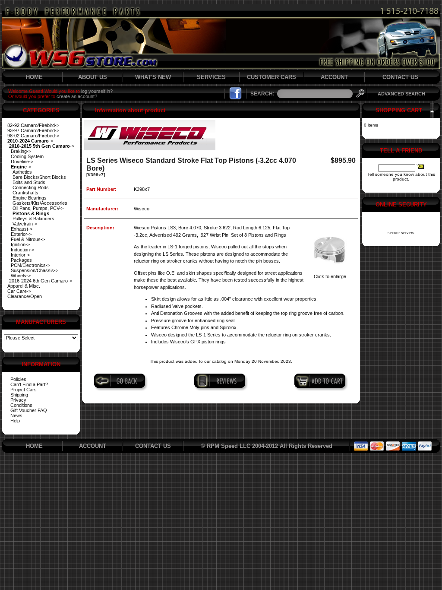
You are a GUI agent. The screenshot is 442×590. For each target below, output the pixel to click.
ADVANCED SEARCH (401, 93)
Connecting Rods (31, 187)
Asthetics (22, 171)
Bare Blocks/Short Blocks (39, 177)
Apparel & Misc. (23, 286)
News (16, 415)
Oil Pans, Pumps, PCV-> (38, 208)
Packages (21, 260)
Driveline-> (22, 161)
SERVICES (211, 77)
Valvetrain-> (25, 223)
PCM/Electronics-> (30, 265)
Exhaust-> (21, 229)
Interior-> (20, 254)
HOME (34, 77)
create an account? (77, 96)
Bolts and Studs (29, 182)
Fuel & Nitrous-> (28, 239)
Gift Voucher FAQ (28, 410)
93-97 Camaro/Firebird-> (33, 130)
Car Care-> (19, 291)
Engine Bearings (30, 197)
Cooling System (27, 156)
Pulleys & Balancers (33, 218)
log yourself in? (97, 91)
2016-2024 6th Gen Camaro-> (40, 280)
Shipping (19, 394)
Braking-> (21, 151)
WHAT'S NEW (153, 77)
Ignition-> (20, 244)
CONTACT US (400, 77)
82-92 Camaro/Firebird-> (33, 125)
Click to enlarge (330, 276)
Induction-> (22, 249)
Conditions (21, 405)
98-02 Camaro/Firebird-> (33, 135)
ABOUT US (92, 77)
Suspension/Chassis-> (34, 270)
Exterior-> (21, 234)
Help (15, 420)
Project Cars (23, 389)
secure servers (401, 233)
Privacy (18, 400)
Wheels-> (21, 275)
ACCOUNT (334, 77)
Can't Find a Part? (29, 384)
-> (30, 140)
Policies (18, 379)
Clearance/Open (24, 296)
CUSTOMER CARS (271, 77)
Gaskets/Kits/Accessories (40, 203)
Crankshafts (25, 192)
